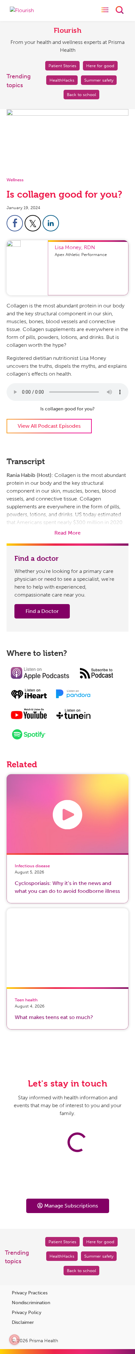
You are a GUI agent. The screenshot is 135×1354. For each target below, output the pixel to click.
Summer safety (98, 80)
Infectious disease (32, 865)
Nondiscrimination (31, 1302)
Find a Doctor (42, 611)
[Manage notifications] (14, 1339)
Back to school (81, 94)
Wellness (15, 179)
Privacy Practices (30, 1293)
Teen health (26, 999)
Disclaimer (23, 1322)
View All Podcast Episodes (49, 426)
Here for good (100, 65)
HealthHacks (61, 80)
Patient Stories (62, 65)
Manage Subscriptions (71, 1206)
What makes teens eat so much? (54, 1017)
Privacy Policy (26, 1312)
